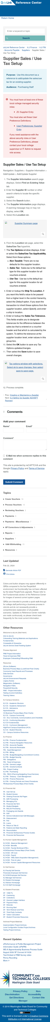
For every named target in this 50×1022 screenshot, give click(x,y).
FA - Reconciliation (10, 830)
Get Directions (16, 997)
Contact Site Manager (32, 999)
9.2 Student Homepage (11, 880)
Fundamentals (8, 640)
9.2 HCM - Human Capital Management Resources (21, 862)
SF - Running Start (10, 907)
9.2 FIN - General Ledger (12, 764)
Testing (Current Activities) (12, 693)
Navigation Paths (9, 685)
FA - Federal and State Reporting (15, 828)
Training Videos (9, 695)
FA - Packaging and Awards (13, 811)
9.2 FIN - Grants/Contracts (12, 767)
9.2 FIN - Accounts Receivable (14, 747)
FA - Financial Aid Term (11, 804)
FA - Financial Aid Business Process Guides (19, 833)
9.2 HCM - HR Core (10, 853)
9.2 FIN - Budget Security (12, 757)
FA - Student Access (10, 794)
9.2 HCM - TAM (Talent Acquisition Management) (20, 857)
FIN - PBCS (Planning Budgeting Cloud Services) (21, 774)
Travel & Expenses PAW (12, 656)
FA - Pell (6, 820)
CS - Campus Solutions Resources (15, 732)
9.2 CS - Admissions (10, 708)
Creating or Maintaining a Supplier (24, 395)
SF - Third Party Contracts (12, 912)
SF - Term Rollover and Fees (13, 910)
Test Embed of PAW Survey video (17, 955)
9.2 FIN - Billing (8, 752)
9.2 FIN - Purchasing (10, 771)
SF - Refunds (8, 905)
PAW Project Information (12, 653)
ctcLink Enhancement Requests (14, 678)
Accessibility (34, 994)
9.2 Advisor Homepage (11, 882)
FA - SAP (6, 813)
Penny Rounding (10, 957)
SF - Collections (9, 897)
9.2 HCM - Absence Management (15, 843)
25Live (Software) (9, 666)
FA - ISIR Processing (10, 799)
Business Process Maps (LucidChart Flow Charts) (21, 668)
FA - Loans (7, 823)
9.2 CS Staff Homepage (11, 885)
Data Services (8, 673)
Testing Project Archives (12, 930)
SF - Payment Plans (10, 902)
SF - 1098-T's (8, 893)
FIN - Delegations (9, 759)
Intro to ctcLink (8, 636)
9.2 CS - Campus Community (13, 715)
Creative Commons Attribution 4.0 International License (28, 1017)
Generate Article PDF (13, 570)
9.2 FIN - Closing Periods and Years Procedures (20, 781)
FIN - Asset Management (12, 750)
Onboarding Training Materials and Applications (20, 638)
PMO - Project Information (12, 690)
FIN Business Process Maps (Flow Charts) (18, 784)
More (5, 960)
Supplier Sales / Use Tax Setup (24, 164)
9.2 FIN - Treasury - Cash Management (17, 776)
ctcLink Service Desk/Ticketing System (17, 645)
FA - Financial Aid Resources (13, 835)
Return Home (7, 17)
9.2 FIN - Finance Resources (13, 779)
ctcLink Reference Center (14, 47)
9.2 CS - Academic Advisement (14, 706)
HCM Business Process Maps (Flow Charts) (19, 850)
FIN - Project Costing (10, 769)
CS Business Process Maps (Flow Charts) (18, 713)
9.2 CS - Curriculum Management (15, 725)
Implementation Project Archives (15, 925)
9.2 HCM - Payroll (9, 855)
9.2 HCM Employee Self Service (14, 875)
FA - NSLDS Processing (11, 808)
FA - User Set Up (9, 792)
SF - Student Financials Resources (15, 917)
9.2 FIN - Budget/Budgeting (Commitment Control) (21, 755)
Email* (29, 426)
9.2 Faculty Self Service (11, 870)
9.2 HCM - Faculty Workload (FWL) (16, 848)
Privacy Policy (17, 468)
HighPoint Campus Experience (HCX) (17, 727)
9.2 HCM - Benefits (10, 845)
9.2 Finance (32, 47)
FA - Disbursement (10, 818)
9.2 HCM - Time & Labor (12, 860)
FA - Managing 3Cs (10, 801)
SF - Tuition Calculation (11, 914)
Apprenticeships (9, 710)
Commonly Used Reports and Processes (18, 671)
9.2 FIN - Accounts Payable (13, 745)
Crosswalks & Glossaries (12, 643)
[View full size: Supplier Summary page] (25, 228)
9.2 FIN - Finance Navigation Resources (17, 742)
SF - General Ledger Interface (14, 900)
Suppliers (26, 50)
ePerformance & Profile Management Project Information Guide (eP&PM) (22, 945)
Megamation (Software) (11, 683)
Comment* (8, 438)
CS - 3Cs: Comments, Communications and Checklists (23, 718)
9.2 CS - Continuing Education (14, 720)
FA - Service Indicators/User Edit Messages (18, 816)
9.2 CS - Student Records (12, 730)
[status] (25, 80)
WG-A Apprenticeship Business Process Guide (22, 949)
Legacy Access (8, 681)
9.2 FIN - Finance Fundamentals (14, 740)
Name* (6, 426)
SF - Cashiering (9, 895)
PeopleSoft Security (10, 688)
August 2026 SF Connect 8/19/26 (17, 952)
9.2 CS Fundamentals (11, 722)
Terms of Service (37, 468)
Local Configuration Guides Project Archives (19, 927)
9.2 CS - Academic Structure (13, 703)
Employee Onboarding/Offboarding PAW (18, 658)
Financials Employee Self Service (15, 873)
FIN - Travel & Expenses (12, 762)
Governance (7, 676)
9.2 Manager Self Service (12, 877)
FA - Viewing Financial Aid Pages (15, 796)
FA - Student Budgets (10, 806)
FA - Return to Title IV (10, 825)
